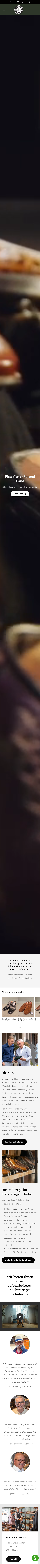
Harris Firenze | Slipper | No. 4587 (9, 1020)
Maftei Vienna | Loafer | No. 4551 (26, 1020)
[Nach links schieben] (15, 1027)
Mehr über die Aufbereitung (18, 1260)
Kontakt (13, 1559)
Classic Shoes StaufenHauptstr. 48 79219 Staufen (15, 1546)
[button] (4, 9)
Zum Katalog (20, 493)
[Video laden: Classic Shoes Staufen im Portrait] (20, 1316)
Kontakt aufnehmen (14, 1141)
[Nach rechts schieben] (24, 1027)
